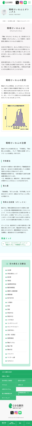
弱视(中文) (10, 316)
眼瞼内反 (9, 349)
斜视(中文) (10, 312)
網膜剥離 (9, 294)
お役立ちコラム (6, 389)
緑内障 (9, 277)
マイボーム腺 (11, 357)
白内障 (9, 270)
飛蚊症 (9, 280)
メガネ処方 (10, 319)
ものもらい (10, 361)
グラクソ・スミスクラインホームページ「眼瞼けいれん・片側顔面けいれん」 (16, 243)
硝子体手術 (10, 298)
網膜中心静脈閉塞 (12, 291)
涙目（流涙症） (11, 334)
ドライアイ (10, 354)
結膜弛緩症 (10, 338)
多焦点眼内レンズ (12, 273)
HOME (4, 21)
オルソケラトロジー (13, 326)
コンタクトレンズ (12, 323)
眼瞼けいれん (11, 342)
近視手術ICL (10, 330)
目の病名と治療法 (7, 380)
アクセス (4, 385)
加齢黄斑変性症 (11, 284)
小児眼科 (9, 302)
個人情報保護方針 (7, 393)
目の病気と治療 (11, 21)
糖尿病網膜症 (11, 287)
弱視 (8, 309)
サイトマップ (5, 398)
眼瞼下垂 (9, 346)
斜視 (8, 306)
